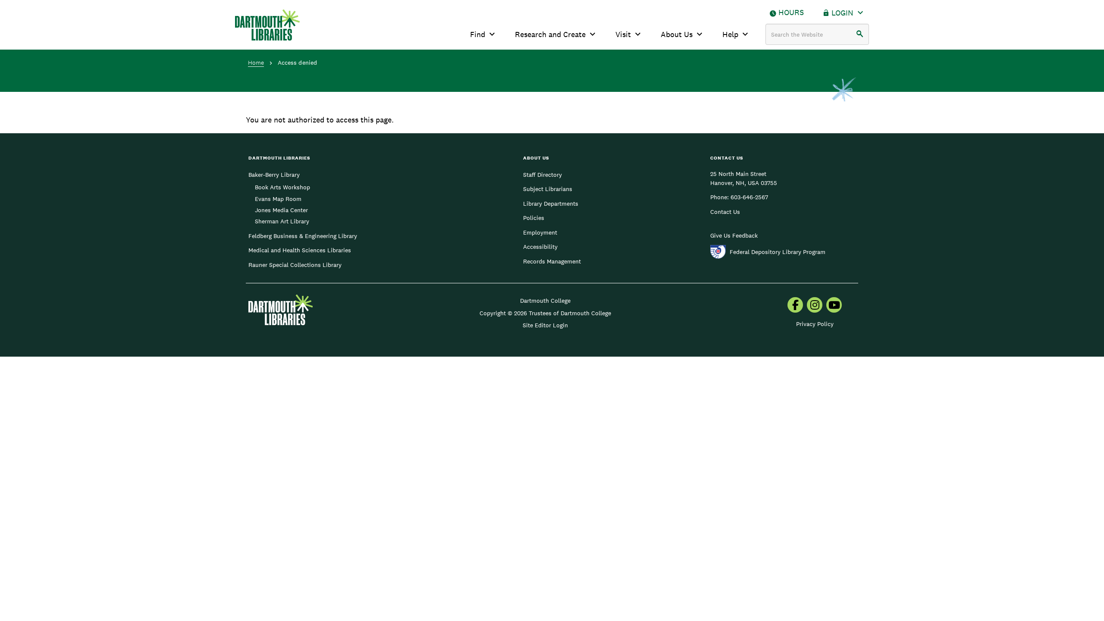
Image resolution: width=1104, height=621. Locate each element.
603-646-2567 (749, 197)
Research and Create (550, 34)
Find (477, 34)
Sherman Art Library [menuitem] (282, 221)
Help (730, 34)
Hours (791, 12)
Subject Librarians (547, 189)
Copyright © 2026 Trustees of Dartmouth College (545, 313)
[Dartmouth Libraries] (267, 25)
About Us (677, 34)
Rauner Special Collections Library (295, 265)
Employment (540, 232)
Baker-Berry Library (274, 175)
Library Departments (550, 203)
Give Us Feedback (734, 235)
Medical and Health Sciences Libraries (299, 250)
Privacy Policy (815, 324)
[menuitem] (795, 305)
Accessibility (540, 247)
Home (256, 62)
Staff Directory (542, 175)
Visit (623, 34)
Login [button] (842, 13)
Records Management (552, 261)
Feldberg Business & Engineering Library (302, 236)
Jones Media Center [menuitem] (281, 210)
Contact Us (725, 212)
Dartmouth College (545, 300)
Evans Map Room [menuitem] (278, 199)
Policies (533, 218)
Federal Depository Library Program (777, 252)
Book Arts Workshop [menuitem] (282, 187)
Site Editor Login (545, 325)
